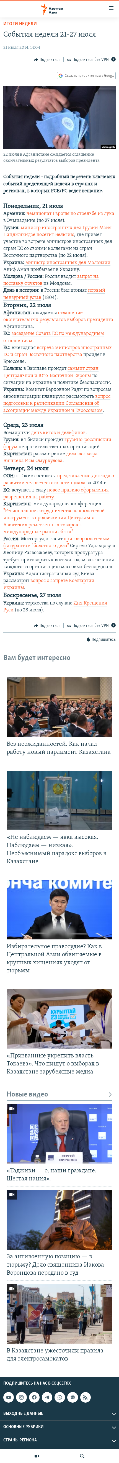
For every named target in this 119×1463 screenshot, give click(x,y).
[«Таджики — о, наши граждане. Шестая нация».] (59, 1134)
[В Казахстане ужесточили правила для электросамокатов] (59, 1314)
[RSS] (85, 1397)
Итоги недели (20, 24)
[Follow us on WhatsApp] (60, 1397)
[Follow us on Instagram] (21, 1397)
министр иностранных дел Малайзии (67, 262)
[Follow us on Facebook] (34, 1397)
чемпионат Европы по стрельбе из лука (70, 213)
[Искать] (82, 1456)
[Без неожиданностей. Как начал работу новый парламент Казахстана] (59, 707)
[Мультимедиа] (37, 1456)
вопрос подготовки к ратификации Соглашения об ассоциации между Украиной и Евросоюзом (56, 403)
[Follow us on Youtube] (8, 1397)
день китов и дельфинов (58, 433)
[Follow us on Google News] (72, 1397)
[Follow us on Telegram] (47, 1397)
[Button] (47, 59)
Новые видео (27, 1094)
